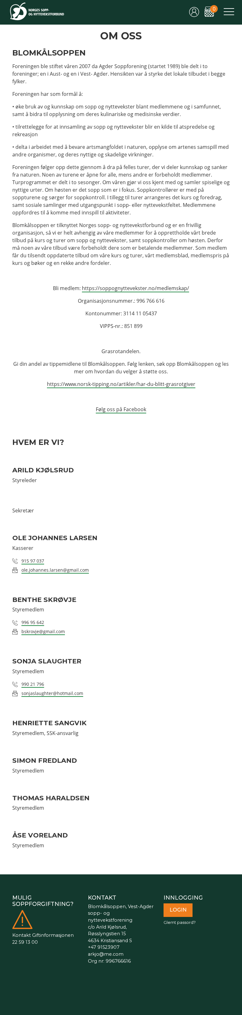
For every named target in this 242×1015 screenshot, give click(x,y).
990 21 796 (32, 684)
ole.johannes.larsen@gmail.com (55, 570)
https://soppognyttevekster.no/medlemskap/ (135, 288)
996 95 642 (32, 622)
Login (178, 910)
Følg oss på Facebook (121, 409)
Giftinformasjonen (53, 935)
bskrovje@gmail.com (43, 631)
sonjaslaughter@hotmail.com (52, 693)
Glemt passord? (180, 922)
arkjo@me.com (106, 954)
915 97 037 (32, 561)
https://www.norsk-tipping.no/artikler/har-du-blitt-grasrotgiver (121, 384)
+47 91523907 (103, 947)
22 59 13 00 (25, 942)
